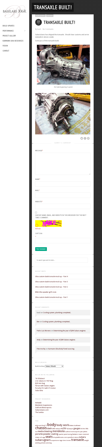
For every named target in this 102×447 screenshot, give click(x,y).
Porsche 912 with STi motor (45, 388)
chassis (41, 428)
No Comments (48, 29)
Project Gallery (9, 36)
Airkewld (38, 403)
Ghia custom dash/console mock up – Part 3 (51, 282)
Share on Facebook (85, 138)
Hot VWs (85, 429)
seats (49, 437)
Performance (8, 31)
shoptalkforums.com (60, 437)
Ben (38, 322)
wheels (43, 443)
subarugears (43, 440)
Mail (37, 190)
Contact (6, 51)
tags (61, 440)
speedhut (70, 437)
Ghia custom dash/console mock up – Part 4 (51, 276)
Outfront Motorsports (43, 408)
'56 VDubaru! (40, 378)
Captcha (38, 233)
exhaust (58, 429)
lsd (36, 431)
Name (37, 179)
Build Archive (39, 366)
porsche (39, 434)
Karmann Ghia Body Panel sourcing (61, 349)
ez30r (64, 428)
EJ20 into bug (40, 383)
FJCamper (70, 429)
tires (64, 440)
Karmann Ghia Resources (13, 41)
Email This (88, 138)
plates (85, 431)
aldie (36, 425)
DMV (53, 429)
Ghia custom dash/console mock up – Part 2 (51, 287)
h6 (81, 429)
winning (49, 443)
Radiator (75, 434)
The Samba (39, 412)
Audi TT (44, 425)
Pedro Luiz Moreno (44, 331)
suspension (55, 440)
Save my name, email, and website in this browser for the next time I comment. (60, 216)
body (51, 424)
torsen (68, 440)
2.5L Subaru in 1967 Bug (44, 381)
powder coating (50, 434)
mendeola (58, 431)
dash (49, 428)
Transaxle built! (53, 7)
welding (38, 443)
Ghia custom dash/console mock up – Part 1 (51, 297)
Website (39, 202)
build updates (8, 26)
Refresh (38, 229)
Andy (38, 340)
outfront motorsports (72, 431)
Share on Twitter (81, 138)
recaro (80, 434)
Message (39, 151)
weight (86, 440)
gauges (76, 428)
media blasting (45, 431)
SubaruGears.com (42, 410)
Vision (5, 46)
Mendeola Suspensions (43, 405)
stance (76, 437)
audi (40, 425)
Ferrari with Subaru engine (44, 386)
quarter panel (63, 434)
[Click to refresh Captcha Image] (48, 223)
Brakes (71, 425)
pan (81, 431)
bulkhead (77, 425)
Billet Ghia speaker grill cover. (46, 292)
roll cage (42, 437)
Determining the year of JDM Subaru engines (70, 331)
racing (70, 434)
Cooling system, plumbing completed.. (57, 313)
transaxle (50, 15)
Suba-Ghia (39, 390)
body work (62, 425)
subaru (82, 437)
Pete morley (41, 349)
